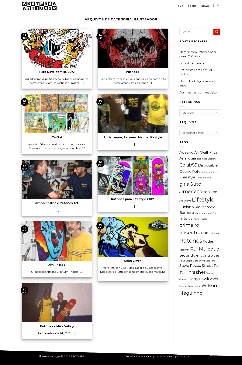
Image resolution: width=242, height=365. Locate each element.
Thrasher (195, 272)
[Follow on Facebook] (213, 5)
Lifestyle (203, 199)
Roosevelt (184, 250)
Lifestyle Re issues (191, 63)
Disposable (208, 165)
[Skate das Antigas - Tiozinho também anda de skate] (58, 6)
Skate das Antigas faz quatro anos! (198, 83)
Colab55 (188, 165)
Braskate (212, 159)
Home (179, 6)
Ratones (190, 240)
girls (184, 184)
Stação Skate (192, 261)
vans (214, 279)
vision (198, 286)
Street (207, 265)
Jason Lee (208, 192)
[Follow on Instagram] (218, 5)
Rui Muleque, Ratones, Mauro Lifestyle (132, 137)
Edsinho (208, 172)
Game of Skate (203, 178)
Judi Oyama (185, 201)
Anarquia (187, 158)
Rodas (208, 241)
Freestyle (187, 177)
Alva (213, 152)
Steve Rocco (190, 265)
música (186, 218)
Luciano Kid (190, 207)
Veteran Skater (186, 286)
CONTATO (183, 356)
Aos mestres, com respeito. (198, 92)
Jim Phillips (56, 264)
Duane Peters (191, 171)
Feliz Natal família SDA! (56, 72)
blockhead (202, 159)
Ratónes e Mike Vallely (57, 326)
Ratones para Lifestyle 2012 (132, 199)
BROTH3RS (78, 356)
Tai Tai (57, 137)
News (205, 6)
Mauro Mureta (202, 213)
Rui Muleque (204, 249)
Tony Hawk (199, 279)
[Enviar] (216, 32)
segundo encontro (196, 255)
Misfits (212, 213)
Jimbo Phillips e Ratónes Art (56, 203)
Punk (206, 233)
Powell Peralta (200, 219)
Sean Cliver (132, 260)
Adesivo (186, 152)
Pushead (132, 72)
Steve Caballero (207, 261)
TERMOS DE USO (164, 356)
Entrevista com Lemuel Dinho (195, 72)
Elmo (215, 172)
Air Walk (201, 152)
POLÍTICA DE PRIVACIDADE (136, 356)
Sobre (192, 6)
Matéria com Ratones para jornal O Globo (197, 54)
